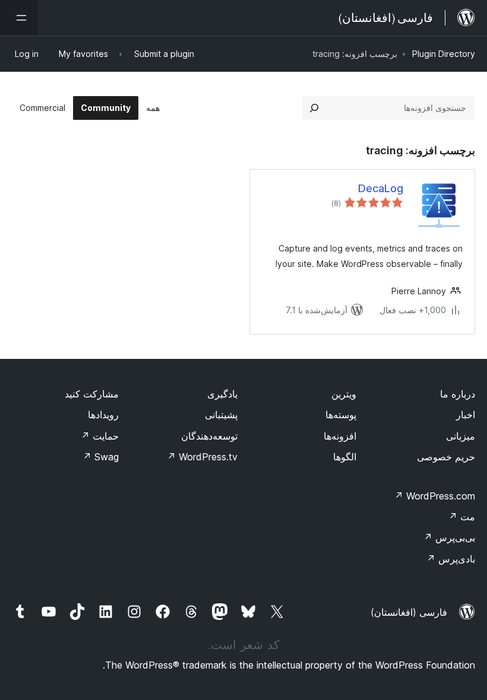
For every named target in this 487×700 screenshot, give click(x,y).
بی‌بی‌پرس (449, 537)
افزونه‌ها (340, 436)
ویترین (343, 394)
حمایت (100, 436)
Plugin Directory (443, 54)
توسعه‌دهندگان (209, 436)
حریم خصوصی (446, 457)
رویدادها (103, 415)
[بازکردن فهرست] (19, 18)
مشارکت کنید (92, 394)
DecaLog (380, 188)
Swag (101, 457)
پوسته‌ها (340, 415)
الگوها (344, 457)
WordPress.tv (202, 457)
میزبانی (460, 436)
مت (461, 517)
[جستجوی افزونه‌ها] (314, 108)
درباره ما (457, 394)
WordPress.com (434, 496)
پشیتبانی (221, 415)
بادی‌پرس (450, 559)
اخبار (465, 415)
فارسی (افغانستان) (409, 612)
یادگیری (222, 394)
